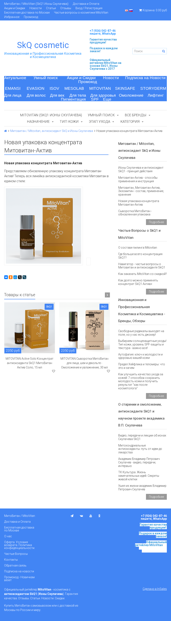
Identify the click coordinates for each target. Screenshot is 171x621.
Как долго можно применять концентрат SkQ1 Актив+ (138, 282)
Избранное (11, 16)
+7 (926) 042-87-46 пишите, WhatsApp (103, 32)
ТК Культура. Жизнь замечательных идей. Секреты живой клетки (138, 475)
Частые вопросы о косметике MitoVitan (81, 12)
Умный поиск (46, 78)
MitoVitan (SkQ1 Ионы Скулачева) (51, 115)
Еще (107, 99)
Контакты (11, 559)
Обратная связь (15, 565)
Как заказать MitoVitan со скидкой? (142, 274)
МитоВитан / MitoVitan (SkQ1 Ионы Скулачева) (36, 3)
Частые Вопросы (16, 553)
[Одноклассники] (11, 277)
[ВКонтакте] (6, 277)
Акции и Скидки (14, 8)
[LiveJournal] (24, 277)
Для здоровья (103, 95)
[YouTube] (90, 515)
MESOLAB (74, 88)
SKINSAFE (125, 88)
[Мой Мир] (15, 277)
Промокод (31, 16)
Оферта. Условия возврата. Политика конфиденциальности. (19, 545)
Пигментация (73, 99)
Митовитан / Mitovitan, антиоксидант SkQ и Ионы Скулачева (51, 130)
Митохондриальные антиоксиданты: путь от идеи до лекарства (140, 449)
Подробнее (156, 222)
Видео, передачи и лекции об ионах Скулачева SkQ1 (142, 437)
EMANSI (12, 88)
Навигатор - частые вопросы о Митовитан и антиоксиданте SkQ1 (141, 265)
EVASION (35, 88)
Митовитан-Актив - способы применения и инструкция (137, 179)
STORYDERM (153, 88)
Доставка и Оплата (86, 3)
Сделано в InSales (155, 589)
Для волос (36, 95)
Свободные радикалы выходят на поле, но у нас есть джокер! (141, 332)
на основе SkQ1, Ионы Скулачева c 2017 (105, 65)
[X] (20, 277)
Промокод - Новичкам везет (19, 578)
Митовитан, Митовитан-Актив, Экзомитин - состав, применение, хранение (141, 191)
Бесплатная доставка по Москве (27, 12)
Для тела (77, 95)
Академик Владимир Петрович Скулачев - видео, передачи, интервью (139, 462)
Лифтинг (156, 95)
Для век (57, 95)
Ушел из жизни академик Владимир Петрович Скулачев (142, 487)
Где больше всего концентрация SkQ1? (140, 255)
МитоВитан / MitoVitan (19, 515)
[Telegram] (72, 515)
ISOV (54, 88)
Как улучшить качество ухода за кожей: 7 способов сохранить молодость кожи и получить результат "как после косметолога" (140, 381)
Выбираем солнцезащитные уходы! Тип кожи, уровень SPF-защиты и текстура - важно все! (142, 344)
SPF (95, 99)
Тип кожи (69, 121)
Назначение (38, 121)
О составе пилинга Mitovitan (137, 247)
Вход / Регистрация (88, 8)
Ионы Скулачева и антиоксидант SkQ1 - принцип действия (140, 169)
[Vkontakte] (81, 515)
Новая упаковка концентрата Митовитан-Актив (138, 202)
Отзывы (65, 8)
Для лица (12, 95)
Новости (35, 8)
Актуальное (15, 78)
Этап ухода (99, 121)
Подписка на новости (19, 571)
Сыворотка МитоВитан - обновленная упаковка (135, 212)
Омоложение (131, 95)
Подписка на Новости (145, 78)
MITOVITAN (100, 88)
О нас (8, 536)
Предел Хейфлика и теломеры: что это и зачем (141, 366)
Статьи (51, 8)
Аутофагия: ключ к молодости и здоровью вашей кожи (140, 356)
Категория (130, 121)
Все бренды (135, 115)
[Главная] (5, 130)
